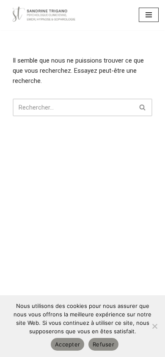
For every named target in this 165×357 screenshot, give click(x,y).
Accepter (67, 344)
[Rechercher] (142, 107)
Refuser (103, 344)
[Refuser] (154, 326)
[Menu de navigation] (149, 15)
